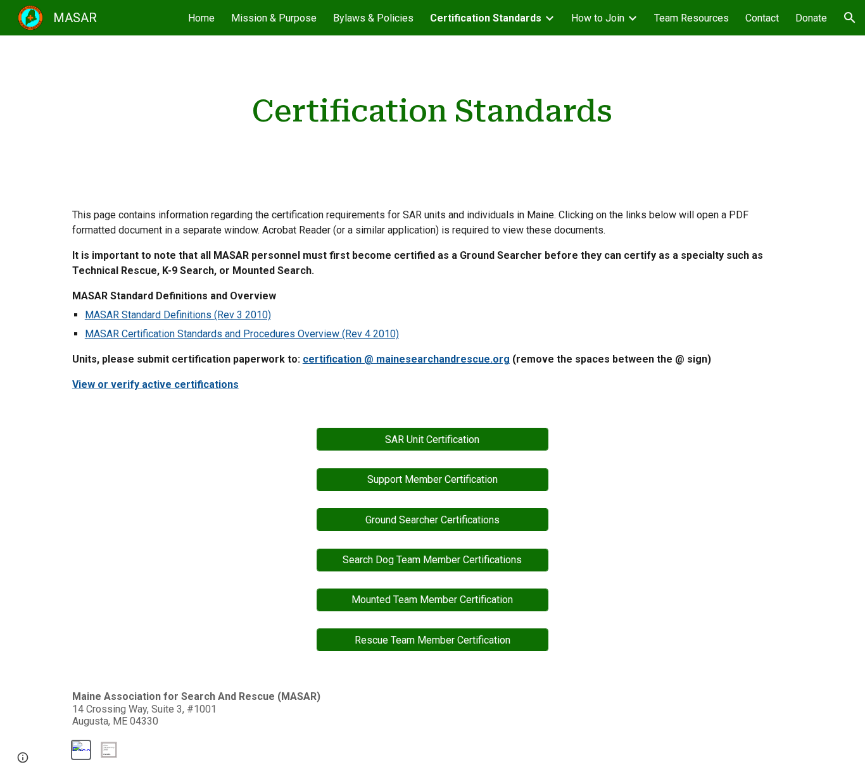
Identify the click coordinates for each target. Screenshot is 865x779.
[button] (850, 18)
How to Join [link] (597, 18)
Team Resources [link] (691, 18)
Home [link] (201, 18)
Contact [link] (762, 18)
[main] (432, 111)
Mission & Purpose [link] (274, 18)
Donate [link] (811, 18)
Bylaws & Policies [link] (373, 18)
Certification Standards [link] (485, 18)
